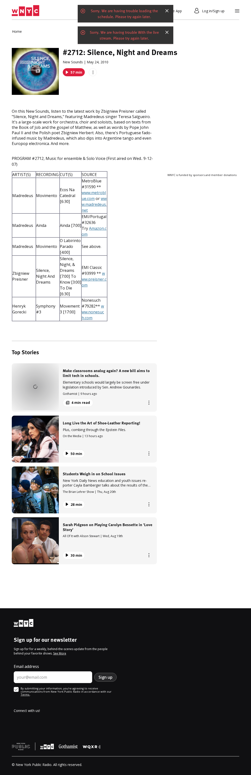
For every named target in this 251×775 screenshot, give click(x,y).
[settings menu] (237, 11)
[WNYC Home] (25, 10)
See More (59, 653)
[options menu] (93, 72)
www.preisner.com (94, 279)
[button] (84, 387)
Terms (25, 694)
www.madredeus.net (94, 204)
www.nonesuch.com (93, 312)
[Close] (166, 10)
